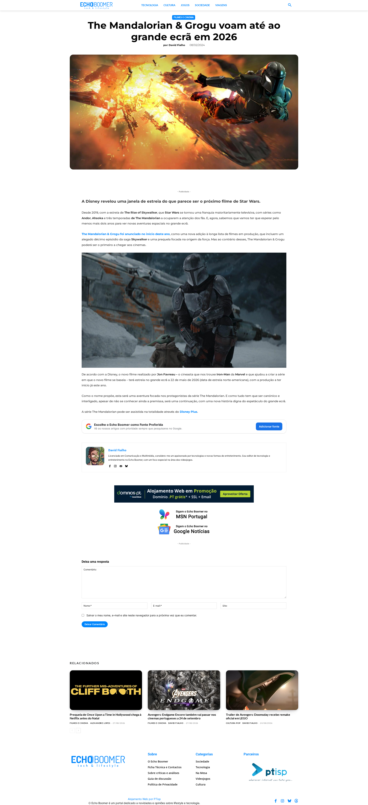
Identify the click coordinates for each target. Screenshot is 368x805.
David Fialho (177, 45)
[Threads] (296, 801)
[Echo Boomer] (97, 5)
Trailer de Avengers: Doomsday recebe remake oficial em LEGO (258, 716)
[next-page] (78, 730)
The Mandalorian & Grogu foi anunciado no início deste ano (126, 234)
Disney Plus (188, 412)
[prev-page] (72, 730)
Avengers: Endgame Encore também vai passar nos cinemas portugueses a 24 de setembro (182, 716)
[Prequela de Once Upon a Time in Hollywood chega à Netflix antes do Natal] (106, 690)
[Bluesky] (126, 465)
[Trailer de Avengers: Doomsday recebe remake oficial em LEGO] (262, 690)
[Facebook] (109, 465)
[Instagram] (115, 465)
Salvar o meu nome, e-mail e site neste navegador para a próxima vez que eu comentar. (141, 615)
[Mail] (120, 465)
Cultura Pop (233, 723)
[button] (289, 5)
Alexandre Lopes (100, 723)
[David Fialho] (95, 457)
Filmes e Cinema (184, 17)
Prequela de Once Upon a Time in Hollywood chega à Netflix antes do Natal (105, 716)
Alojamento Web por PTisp (144, 799)
